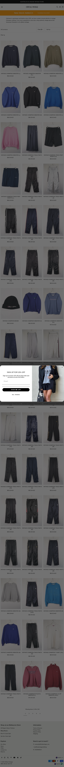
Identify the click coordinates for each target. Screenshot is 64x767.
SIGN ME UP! (16, 389)
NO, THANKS (16, 394)
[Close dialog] (62, 367)
